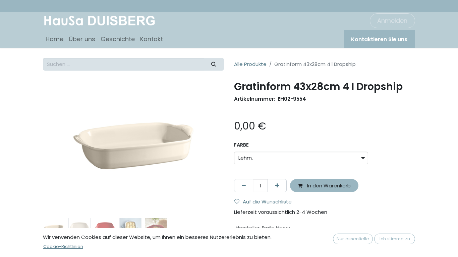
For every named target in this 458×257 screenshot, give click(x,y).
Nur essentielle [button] (353, 239)
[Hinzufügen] (277, 185)
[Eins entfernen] (243, 185)
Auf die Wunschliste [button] (267, 201)
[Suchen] (214, 64)
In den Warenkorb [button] (328, 185)
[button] (56, 147)
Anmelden (392, 20)
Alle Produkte (250, 64)
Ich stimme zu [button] (395, 239)
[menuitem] (54, 39)
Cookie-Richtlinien (63, 246)
